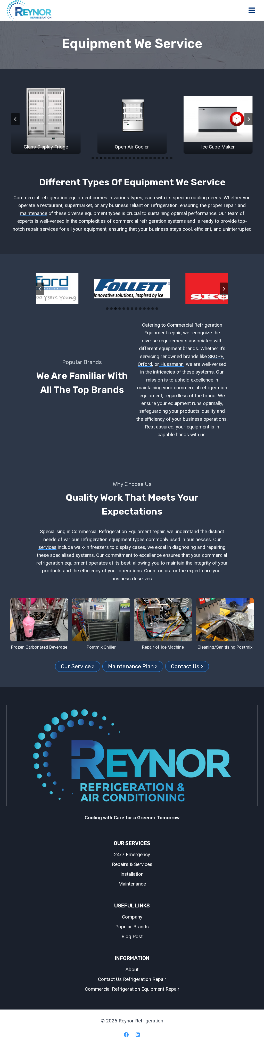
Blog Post (132, 936)
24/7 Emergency (132, 854)
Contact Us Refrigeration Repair (132, 979)
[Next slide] (248, 119)
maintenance (33, 213)
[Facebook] (126, 1034)
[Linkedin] (138, 1034)
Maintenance (132, 884)
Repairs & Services (132, 864)
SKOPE (215, 356)
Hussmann (171, 364)
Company (132, 917)
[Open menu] (252, 10)
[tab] (93, 158)
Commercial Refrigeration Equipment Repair (132, 989)
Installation (132, 874)
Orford (145, 364)
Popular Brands (132, 927)
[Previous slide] (15, 119)
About (132, 969)
